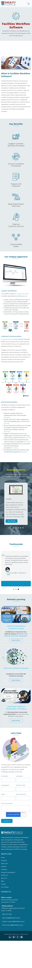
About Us (4, 878)
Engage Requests (21, 293)
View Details (11, 521)
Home (3, 857)
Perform (27, 437)
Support (3, 866)
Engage (6, 417)
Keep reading (15, 640)
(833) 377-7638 (7, 914)
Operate (7, 431)
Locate (6, 423)
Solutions (4, 860)
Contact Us (4, 875)
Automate (14, 448)
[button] (9, 527)
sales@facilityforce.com (13, 918)
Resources (4, 863)
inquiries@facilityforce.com (15, 925)
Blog (2, 881)
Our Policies (5, 887)
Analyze (27, 441)
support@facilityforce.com (16, 921)
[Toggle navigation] (28, 3)
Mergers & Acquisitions (8, 872)
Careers (3, 884)
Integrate (23, 452)
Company (4, 869)
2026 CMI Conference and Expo (16, 668)
